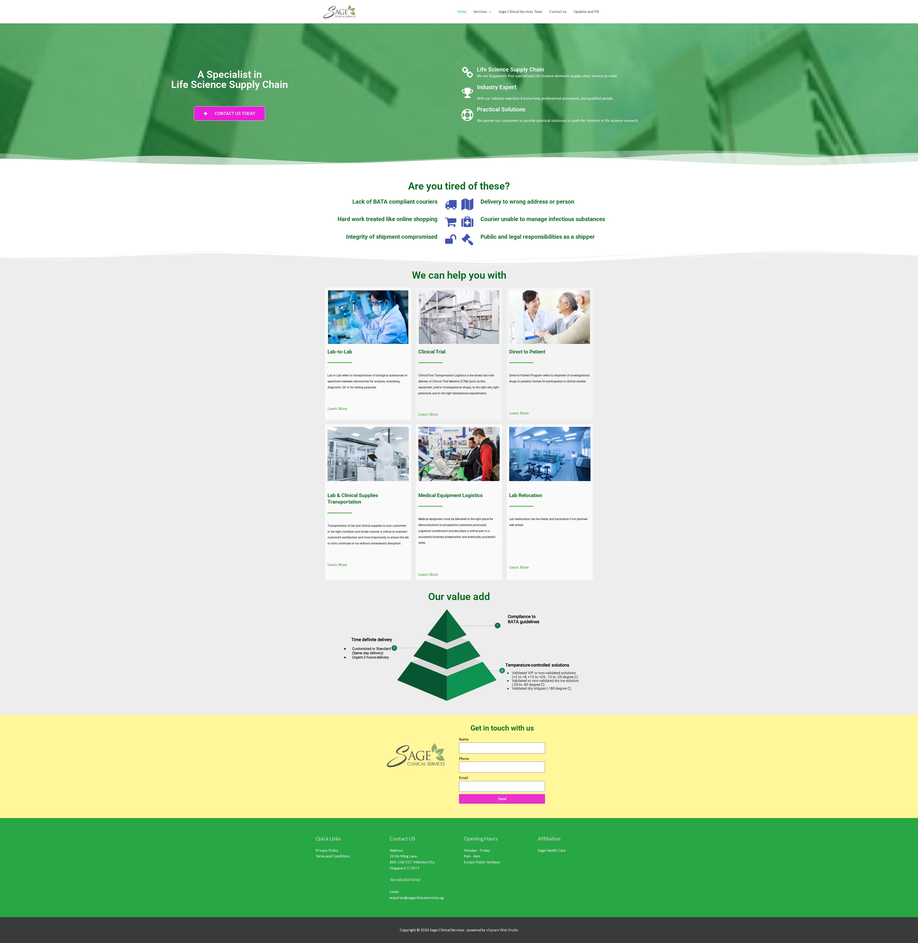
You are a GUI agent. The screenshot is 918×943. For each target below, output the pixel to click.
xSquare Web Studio (502, 930)
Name (464, 739)
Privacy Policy (327, 850)
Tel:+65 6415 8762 (405, 880)
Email (463, 778)
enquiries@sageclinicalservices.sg (417, 897)
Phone (464, 759)
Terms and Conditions (333, 856)
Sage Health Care (552, 850)
